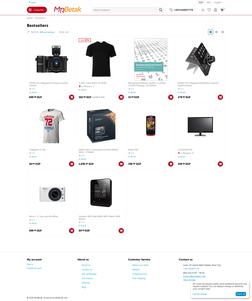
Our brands (87, 278)
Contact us (87, 269)
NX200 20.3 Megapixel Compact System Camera (48, 84)
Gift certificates (89, 274)
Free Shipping (139, 278)
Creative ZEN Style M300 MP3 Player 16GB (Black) (99, 217)
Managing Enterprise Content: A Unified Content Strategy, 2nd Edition (147, 84)
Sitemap (86, 282)
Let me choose (200, 294)
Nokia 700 (133, 150)
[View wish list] (209, 10)
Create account (34, 268)
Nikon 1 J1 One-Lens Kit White (43, 216)
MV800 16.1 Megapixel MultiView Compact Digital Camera (198, 84)
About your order (140, 265)
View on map (189, 279)
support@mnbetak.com (194, 276)
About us (86, 265)
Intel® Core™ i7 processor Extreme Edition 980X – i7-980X (98, 151)
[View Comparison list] (203, 10)
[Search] (161, 10)
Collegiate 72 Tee (37, 150)
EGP (201, 2)
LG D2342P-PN (185, 150)
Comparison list (139, 274)
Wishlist (136, 269)
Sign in (30, 264)
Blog (84, 287)
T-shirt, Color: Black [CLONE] (92, 83)
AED (209, 2)
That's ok (240, 294)
